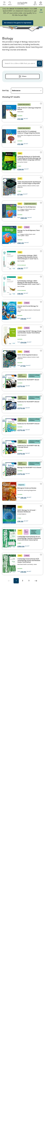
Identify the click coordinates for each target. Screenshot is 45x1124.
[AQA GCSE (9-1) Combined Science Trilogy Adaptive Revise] (22, 136)
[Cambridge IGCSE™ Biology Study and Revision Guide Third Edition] (22, 335)
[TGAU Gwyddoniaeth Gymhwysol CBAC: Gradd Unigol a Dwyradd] (22, 186)
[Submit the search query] (39, 64)
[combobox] (27, 91)
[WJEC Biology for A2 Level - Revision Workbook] (22, 514)
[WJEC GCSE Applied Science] (22, 359)
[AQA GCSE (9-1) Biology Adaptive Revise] (22, 112)
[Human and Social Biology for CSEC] (22, 311)
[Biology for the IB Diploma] (22, 211)
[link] (35, 3)
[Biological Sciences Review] (22, 491)
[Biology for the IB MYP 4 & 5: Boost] (22, 469)
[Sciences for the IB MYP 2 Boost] (22, 403)
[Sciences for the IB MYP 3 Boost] (22, 425)
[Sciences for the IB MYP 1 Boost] (22, 381)
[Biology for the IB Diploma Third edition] (22, 235)
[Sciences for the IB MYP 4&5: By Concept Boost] (22, 447)
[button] (4, 3)
